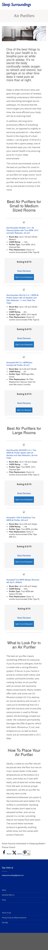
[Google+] (36, 940)
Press (4, 900)
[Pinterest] (30, 940)
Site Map (5, 922)
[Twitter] (17, 940)
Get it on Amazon (24, 277)
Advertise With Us (8, 895)
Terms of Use (6, 913)
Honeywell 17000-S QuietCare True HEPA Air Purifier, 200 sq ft (20, 518)
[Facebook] (11, 940)
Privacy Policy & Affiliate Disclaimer (14, 917)
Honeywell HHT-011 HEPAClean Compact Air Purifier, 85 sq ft (19, 363)
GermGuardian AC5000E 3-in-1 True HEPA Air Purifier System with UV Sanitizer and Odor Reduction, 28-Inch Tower (22, 454)
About (4, 890)
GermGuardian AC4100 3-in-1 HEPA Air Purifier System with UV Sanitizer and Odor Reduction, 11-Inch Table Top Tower (22, 299)
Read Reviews (24, 270)
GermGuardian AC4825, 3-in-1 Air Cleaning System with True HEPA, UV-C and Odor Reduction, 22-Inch (22, 230)
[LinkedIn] (24, 940)
